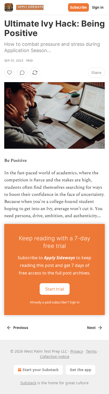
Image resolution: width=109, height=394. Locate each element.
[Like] (9, 72)
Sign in (98, 7)
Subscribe (78, 7)
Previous (20, 327)
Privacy (76, 351)
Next (91, 327)
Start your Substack (40, 369)
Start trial (54, 289)
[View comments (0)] (22, 72)
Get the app (80, 369)
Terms (91, 351)
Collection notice (54, 356)
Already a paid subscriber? (54, 302)
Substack (28, 382)
